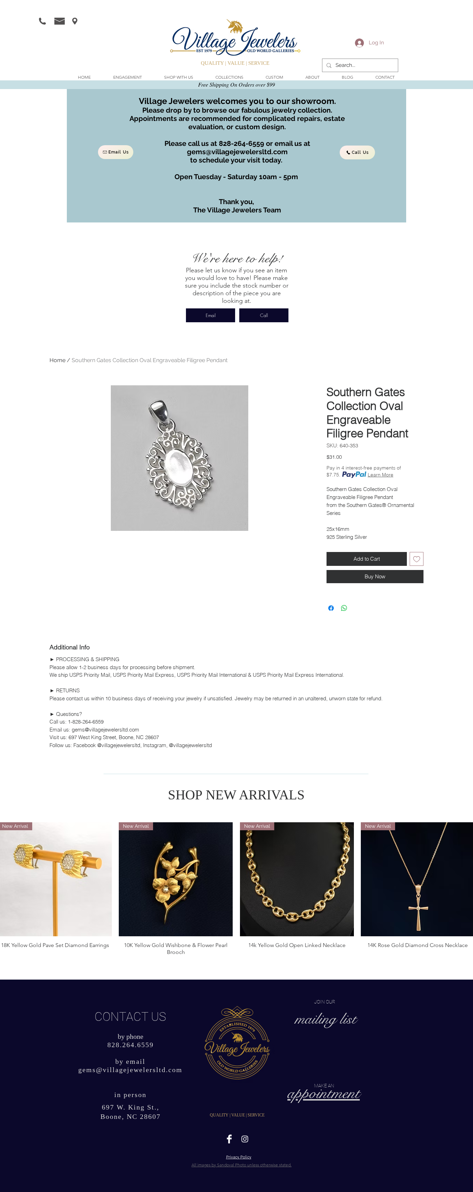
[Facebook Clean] (229, 1138)
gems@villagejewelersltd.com (237, 152)
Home (57, 360)
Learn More (380, 475)
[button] (178, 77)
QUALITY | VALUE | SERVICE (235, 63)
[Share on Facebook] (331, 608)
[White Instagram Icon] (244, 1138)
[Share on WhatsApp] (344, 608)
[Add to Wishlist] (417, 559)
